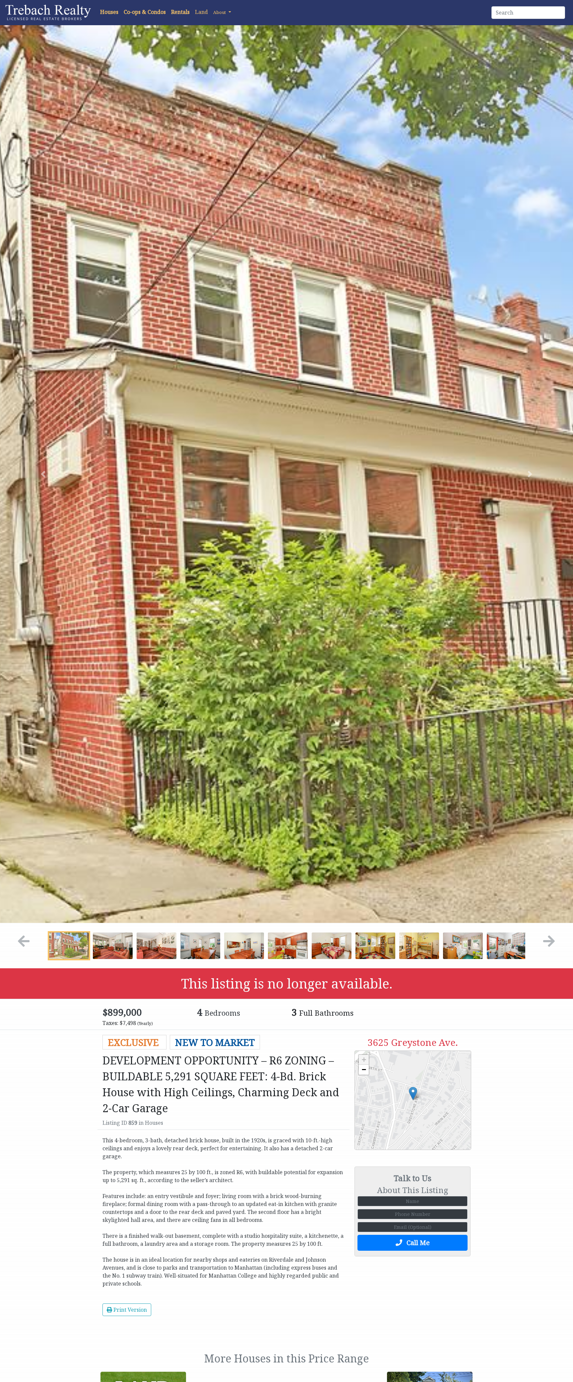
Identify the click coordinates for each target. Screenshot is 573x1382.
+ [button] (364, 1059)
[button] (222, 12)
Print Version (129, 1309)
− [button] (364, 1069)
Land (201, 12)
